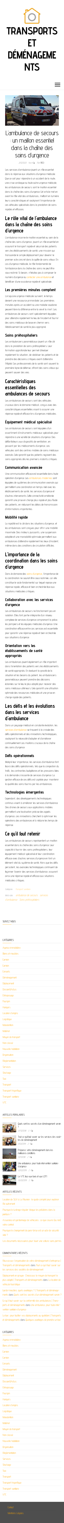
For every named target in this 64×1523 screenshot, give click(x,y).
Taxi (4, 1078)
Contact (11, 1507)
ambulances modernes (40, 478)
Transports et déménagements (31, 48)
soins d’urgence (34, 573)
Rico (42, 162)
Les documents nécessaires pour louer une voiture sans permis (32, 1241)
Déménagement (10, 977)
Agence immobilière (11, 947)
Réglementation (9, 1060)
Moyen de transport (11, 1037)
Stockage (7, 1072)
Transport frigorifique (12, 1090)
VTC (4, 1102)
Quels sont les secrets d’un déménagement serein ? (37, 1294)
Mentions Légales (16, 1513)
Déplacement (8, 983)
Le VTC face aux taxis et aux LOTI (32, 1176)
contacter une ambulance (39, 277)
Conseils (6, 971)
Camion (6, 959)
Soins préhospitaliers (29, 899)
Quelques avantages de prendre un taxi (43, 1319)
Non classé (8, 1043)
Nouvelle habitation (11, 1049)
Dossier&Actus (9, 989)
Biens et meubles (10, 953)
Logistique (7, 1019)
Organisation (8, 1054)
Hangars (6, 1007)
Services (7, 1066)
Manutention (8, 1025)
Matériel (6, 1031)
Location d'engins (10, 1013)
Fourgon (6, 1001)
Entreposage (8, 995)
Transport (7, 1084)
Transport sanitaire (22, 889)
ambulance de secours (27, 895)
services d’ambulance (15, 729)
